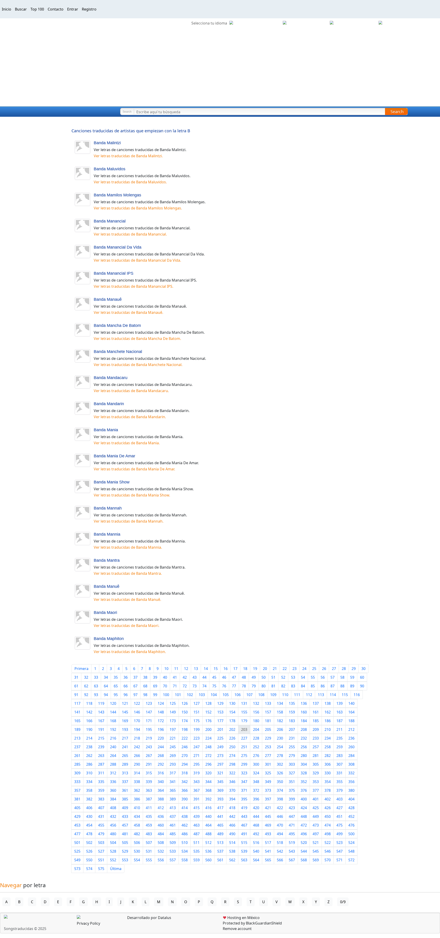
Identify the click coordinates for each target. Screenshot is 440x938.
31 (76, 677)
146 (137, 712)
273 (220, 755)
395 (244, 799)
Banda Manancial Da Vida (117, 247)
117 (77, 703)
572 (351, 859)
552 (113, 859)
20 (265, 668)
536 (208, 851)
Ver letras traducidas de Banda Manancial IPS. (133, 286)
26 (324, 668)
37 (135, 677)
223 (196, 738)
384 (113, 799)
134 (280, 703)
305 (316, 764)
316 (161, 772)
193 (125, 729)
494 (280, 833)
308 (351, 764)
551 (101, 859)
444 (256, 816)
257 (316, 746)
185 (316, 720)
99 (155, 694)
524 (351, 842)
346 (232, 781)
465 (220, 825)
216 (113, 738)
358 (89, 790)
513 (220, 842)
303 (292, 764)
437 (173, 816)
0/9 (343, 901)
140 (351, 703)
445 (268, 816)
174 (185, 720)
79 (254, 686)
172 (161, 720)
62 (86, 686)
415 (196, 807)
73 (194, 686)
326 (280, 772)
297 (220, 764)
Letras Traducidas (31, 112)
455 (101, 825)
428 (351, 807)
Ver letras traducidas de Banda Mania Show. (132, 495)
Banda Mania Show (111, 482)
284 (351, 755)
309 (77, 772)
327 (292, 772)
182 (280, 720)
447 (292, 816)
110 (285, 694)
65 (116, 686)
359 (101, 790)
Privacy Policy (88, 923)
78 (244, 686)
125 (173, 703)
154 (232, 712)
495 (292, 833)
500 (351, 833)
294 (185, 764)
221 (173, 738)
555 (149, 859)
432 (113, 816)
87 (332, 686)
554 (137, 859)
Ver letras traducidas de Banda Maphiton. (130, 651)
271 (196, 755)
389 (173, 799)
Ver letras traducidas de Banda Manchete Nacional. (138, 364)
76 (224, 686)
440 (208, 816)
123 (149, 703)
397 (268, 799)
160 (304, 712)
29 (354, 668)
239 (101, 746)
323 (244, 772)
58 (342, 677)
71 (175, 686)
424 (304, 807)
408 (113, 807)
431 (101, 816)
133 (268, 703)
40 (165, 677)
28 (344, 668)
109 (273, 694)
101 (178, 694)
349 (268, 781)
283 (339, 755)
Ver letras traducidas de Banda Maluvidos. (130, 181)
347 (244, 781)
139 (339, 703)
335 (101, 781)
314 (137, 772)
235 (339, 738)
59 (352, 677)
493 (268, 833)
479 (101, 833)
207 (292, 729)
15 (216, 668)
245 (173, 746)
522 (327, 842)
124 (161, 703)
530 (137, 851)
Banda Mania (106, 430)
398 (280, 799)
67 (135, 686)
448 (304, 816)
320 (208, 772)
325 (268, 772)
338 (137, 781)
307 (339, 764)
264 (113, 755)
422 (280, 807)
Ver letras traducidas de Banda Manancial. (130, 234)
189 (77, 729)
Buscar (21, 9)
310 (89, 772)
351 (292, 781)
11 (176, 668)
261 (77, 755)
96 (126, 694)
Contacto (55, 9)
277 (268, 755)
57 (332, 677)
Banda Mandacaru (110, 377)
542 (280, 851)
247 (196, 746)
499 (339, 833)
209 (316, 729)
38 (145, 677)
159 (292, 712)
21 (275, 668)
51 (273, 677)
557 (173, 859)
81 (273, 686)
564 (256, 859)
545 (316, 851)
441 (220, 816)
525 (77, 851)
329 (316, 772)
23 (294, 668)
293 (173, 764)
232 (304, 738)
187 (339, 720)
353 (316, 781)
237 (77, 746)
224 (208, 738)
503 (101, 842)
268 (161, 755)
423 (292, 807)
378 (327, 790)
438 (185, 816)
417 (220, 807)
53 (293, 677)
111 (297, 694)
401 (316, 799)
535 (196, 851)
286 (89, 764)
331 (339, 772)
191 (101, 729)
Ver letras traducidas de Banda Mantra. (128, 573)
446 (280, 816)
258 (327, 746)
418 (232, 807)
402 (327, 799)
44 (204, 677)
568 (304, 859)
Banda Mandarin (109, 403)
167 (101, 720)
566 (280, 859)
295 (196, 764)
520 (304, 842)
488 (208, 833)
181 (268, 720)
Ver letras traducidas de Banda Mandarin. (130, 416)
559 (196, 859)
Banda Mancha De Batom (117, 325)
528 (113, 851)
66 (126, 686)
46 (224, 677)
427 (339, 807)
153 (220, 712)
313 (125, 772)
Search (397, 111)
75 (214, 686)
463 (196, 825)
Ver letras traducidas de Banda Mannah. (128, 521)
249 (220, 746)
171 (149, 720)
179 (244, 720)
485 (173, 833)
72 (185, 686)
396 (256, 799)
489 (220, 833)
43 (194, 677)
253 (268, 746)
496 (304, 833)
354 (327, 781)
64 (106, 686)
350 (280, 781)
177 (220, 720)
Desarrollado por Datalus (148, 917)
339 (149, 781)
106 (237, 694)
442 (232, 816)
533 (173, 851)
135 (292, 703)
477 (77, 833)
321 (220, 772)
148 (161, 712)
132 (256, 703)
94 (106, 694)
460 (161, 825)
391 (196, 799)
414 (185, 807)
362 (137, 790)
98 (145, 694)
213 (77, 738)
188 (351, 720)
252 (256, 746)
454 (89, 825)
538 (232, 851)
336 (113, 781)
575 (101, 868)
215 (101, 738)
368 (208, 790)
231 (292, 738)
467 (244, 825)
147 (149, 712)
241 (125, 746)
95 (116, 694)
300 (256, 764)
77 (234, 686)
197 (173, 729)
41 (175, 677)
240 (113, 746)
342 (185, 781)
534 (185, 851)
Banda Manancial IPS (113, 273)
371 (244, 790)
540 (256, 851)
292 (161, 764)
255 (292, 746)
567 (292, 859)
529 (125, 851)
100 (166, 694)
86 (323, 686)
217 (125, 738)
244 (161, 746)
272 (208, 755)
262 (89, 755)
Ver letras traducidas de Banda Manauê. (128, 312)
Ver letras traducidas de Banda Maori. (126, 625)
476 (351, 825)
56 (323, 677)
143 (101, 712)
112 (309, 694)
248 (208, 746)
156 (256, 712)
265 (125, 755)
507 (149, 842)
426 (327, 807)
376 (304, 790)
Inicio (6, 9)
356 (351, 781)
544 (304, 851)
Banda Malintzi (107, 143)
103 (202, 694)
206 (280, 729)
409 (125, 807)
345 (220, 781)
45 (214, 677)
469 (268, 825)
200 (208, 729)
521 (316, 842)
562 (232, 859)
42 (185, 677)
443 (244, 816)
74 (204, 686)
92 (86, 694)
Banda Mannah (108, 508)
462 (185, 825)
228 (256, 738)
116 (357, 694)
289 (125, 764)
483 (149, 833)
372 (256, 790)
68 (145, 686)
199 (196, 729)
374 (280, 790)
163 (339, 712)
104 (214, 694)
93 (96, 694)
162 (327, 712)
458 (137, 825)
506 (137, 842)
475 (339, 825)
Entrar (72, 9)
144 (113, 712)
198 (185, 729)
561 (220, 859)
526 (89, 851)
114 (333, 694)
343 (196, 781)
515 (244, 842)
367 (196, 790)
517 (268, 842)
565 (268, 859)
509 (173, 842)
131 (244, 703)
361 (125, 790)
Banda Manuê (106, 586)
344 (208, 781)
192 (113, 729)
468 (256, 825)
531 (149, 851)
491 (244, 833)
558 (185, 859)
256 (304, 746)
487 (196, 833)
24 (304, 668)
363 (149, 790)
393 (220, 799)
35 (116, 677)
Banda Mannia (107, 534)
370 (232, 790)
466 (232, 825)
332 (351, 772)
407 (101, 807)
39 (155, 677)
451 (339, 816)
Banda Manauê (108, 299)
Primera (81, 668)
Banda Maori (105, 612)
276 (256, 755)
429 (77, 816)
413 (173, 807)
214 (89, 738)
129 (220, 703)
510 (185, 842)
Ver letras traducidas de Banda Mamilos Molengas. (138, 208)
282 (327, 755)
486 (185, 833)
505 (125, 842)
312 (113, 772)
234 (327, 738)
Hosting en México (241, 917)
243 (149, 746)
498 (327, 833)
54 (303, 677)
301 (268, 764)
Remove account (237, 928)
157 (268, 712)
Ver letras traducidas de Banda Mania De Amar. (134, 469)
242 (137, 746)
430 (89, 816)
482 (137, 833)
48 (244, 677)
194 (137, 729)
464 (208, 825)
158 (280, 712)
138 (327, 703)
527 (101, 851)
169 (125, 720)
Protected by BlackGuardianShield (252, 923)
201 (220, 729)
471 (292, 825)
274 (232, 755)
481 (125, 833)
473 (316, 825)
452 (351, 816)
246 (185, 746)
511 (196, 842)
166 (89, 720)
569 (316, 859)
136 (304, 703)
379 (339, 790)
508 (161, 842)
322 (232, 772)
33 (96, 677)
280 (304, 755)
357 (77, 790)
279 (292, 755)
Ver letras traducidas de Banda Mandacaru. (131, 390)
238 (89, 746)
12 (186, 668)
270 (185, 755)
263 (101, 755)
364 (161, 790)
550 (89, 859)
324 (256, 772)
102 (190, 694)
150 (185, 712)
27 (334, 668)
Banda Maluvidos (109, 169)
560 (208, 859)
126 (185, 703)
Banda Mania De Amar (114, 456)
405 (77, 807)
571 (339, 859)
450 (327, 816)
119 (101, 703)
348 (256, 781)
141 (77, 712)
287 (101, 764)
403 (339, 799)
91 (76, 694)
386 (137, 799)
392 (208, 799)
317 (173, 772)
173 (173, 720)
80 (263, 686)
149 (173, 712)
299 (244, 764)
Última (115, 868)
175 (196, 720)
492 (256, 833)
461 (173, 825)
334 (89, 781)
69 (155, 686)
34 (106, 677)
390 (185, 799)
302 (280, 764)
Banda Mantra (107, 560)
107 (249, 694)
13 (196, 668)
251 (244, 746)
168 (113, 720)
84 (303, 686)
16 (225, 668)
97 (135, 694)
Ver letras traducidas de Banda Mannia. (128, 547)
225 (220, 738)
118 (89, 703)
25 (314, 668)
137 (316, 703)
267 (149, 755)
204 (256, 729)
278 (280, 755)
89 (352, 686)
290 (137, 764)
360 (113, 790)
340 (161, 781)
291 (149, 764)
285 (77, 764)
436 (161, 816)
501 (77, 842)
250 (232, 746)
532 (161, 851)
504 (113, 842)
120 (113, 703)
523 (339, 842)
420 (256, 807)
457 (125, 825)
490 (232, 833)
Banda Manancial (110, 221)
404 (351, 799)
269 (173, 755)
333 (77, 781)
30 (363, 668)
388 (161, 799)
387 (149, 799)
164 (351, 712)
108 (261, 694)
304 (304, 764)
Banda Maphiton (109, 638)
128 (208, 703)
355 (339, 781)
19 (255, 668)
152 (208, 712)
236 (351, 738)
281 (316, 755)
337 (125, 781)
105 (226, 694)
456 (113, 825)
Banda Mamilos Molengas (117, 195)
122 (137, 703)
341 (173, 781)
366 (185, 790)
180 (256, 720)
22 (285, 668)
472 (304, 825)
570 (327, 859)
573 (77, 868)
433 (125, 816)
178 (232, 720)
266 (137, 755)
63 (96, 686)
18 (245, 668)
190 (89, 729)
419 (244, 807)
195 (149, 729)
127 (196, 703)
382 (89, 799)
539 (244, 851)
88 (342, 686)
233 (316, 738)
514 (232, 842)
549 (77, 859)
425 (316, 807)
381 (77, 799)
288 (113, 764)
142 (89, 712)
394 (232, 799)
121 (125, 703)
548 (351, 851)
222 (185, 738)
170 (137, 720)
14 (206, 668)
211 (339, 729)
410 (137, 807)
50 (263, 677)
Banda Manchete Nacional (118, 351)
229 (268, 738)
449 (316, 816)
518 (280, 842)
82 (283, 686)
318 (185, 772)
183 (292, 720)
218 (137, 738)
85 (313, 686)
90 (362, 686)
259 (339, 746)
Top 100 (37, 9)
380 (351, 790)
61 (76, 686)
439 (196, 816)
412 (161, 807)
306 (327, 764)
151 (196, 712)
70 (165, 686)
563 (244, 859)
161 (316, 712)
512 (208, 842)
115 (345, 694)
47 (234, 677)
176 (208, 720)
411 (149, 807)
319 (196, 772)
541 (268, 851)
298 (232, 764)
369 (220, 790)
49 (254, 677)
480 (113, 833)
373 (268, 790)
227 (244, 738)
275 (244, 755)
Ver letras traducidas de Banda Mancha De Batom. (137, 338)
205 (268, 729)
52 (283, 677)
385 (125, 799)
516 (256, 842)
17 (235, 668)
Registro (89, 9)
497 (316, 833)
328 (304, 772)
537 (220, 851)
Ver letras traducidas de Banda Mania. (127, 442)
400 (304, 799)
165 (77, 720)
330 (327, 772)
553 (125, 859)
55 (313, 677)
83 (293, 686)
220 (161, 738)
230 (280, 738)
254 (280, 746)
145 (125, 712)
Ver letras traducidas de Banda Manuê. (127, 599)
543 (292, 851)
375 (292, 790)
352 (304, 781)
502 (89, 842)
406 (89, 807)
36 (126, 677)
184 (304, 720)
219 (149, 738)
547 (339, 851)
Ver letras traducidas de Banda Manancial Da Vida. (137, 260)
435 (149, 816)
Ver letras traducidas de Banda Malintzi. (128, 155)
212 (351, 729)
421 (268, 807)
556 (161, 859)
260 (351, 746)
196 (161, 729)
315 (149, 772)
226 (232, 738)
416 (208, 807)
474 (327, 825)
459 (149, 825)
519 (292, 842)
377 (316, 790)
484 (161, 833)
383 (101, 799)
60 (362, 677)
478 (89, 833)
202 (232, 729)
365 (173, 790)
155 (244, 712)
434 (137, 816)
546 (327, 851)
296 (208, 764)
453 (77, 825)
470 (280, 825)
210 (327, 729)
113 (321, 694)
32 (86, 677)
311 (101, 772)
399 (292, 799)
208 (304, 729)
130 (232, 703)
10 (166, 668)
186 (327, 720)
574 (89, 868)
